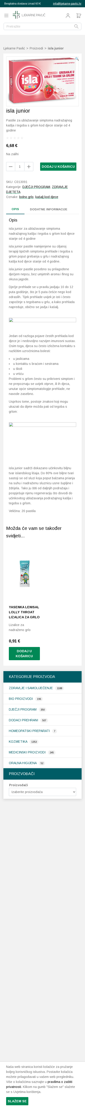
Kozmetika (18, 741)
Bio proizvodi (21, 699)
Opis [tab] (15, 209)
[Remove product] (28, 166)
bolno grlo (26, 197)
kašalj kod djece (46, 197)
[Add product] (10, 166)
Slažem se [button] (17, 1101)
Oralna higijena (23, 763)
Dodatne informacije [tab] (48, 209)
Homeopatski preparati (30, 731)
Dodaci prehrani (24, 720)
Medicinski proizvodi (27, 752)
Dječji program (23, 709)
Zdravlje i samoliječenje (31, 688)
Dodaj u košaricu (58, 166)
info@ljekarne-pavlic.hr (67, 3)
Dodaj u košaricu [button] (24, 653)
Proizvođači (18, 785)
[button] (77, 58)
